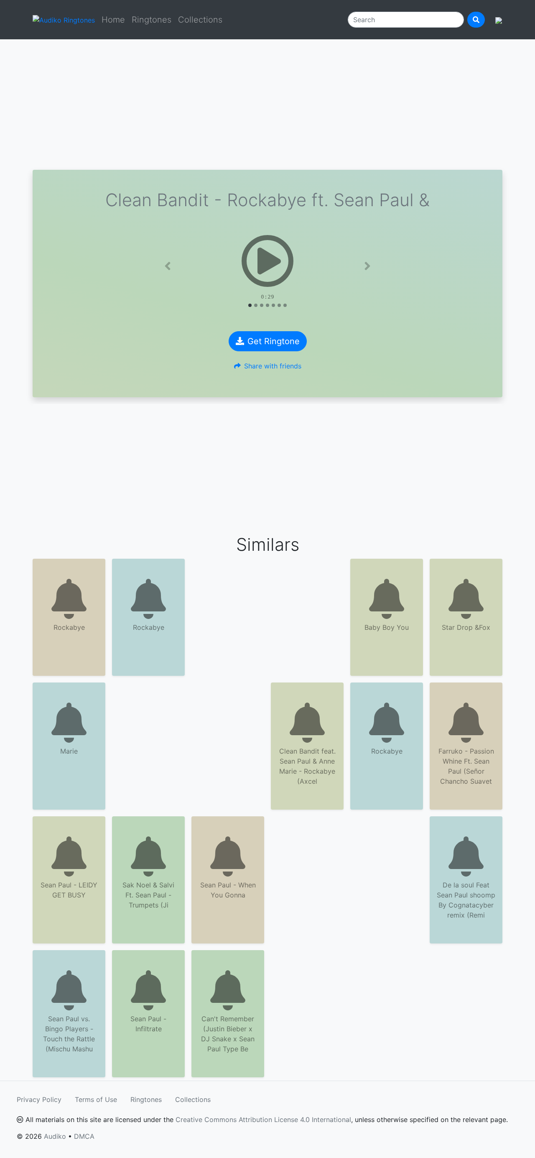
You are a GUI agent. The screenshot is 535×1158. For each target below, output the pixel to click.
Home (113, 20)
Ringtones (151, 20)
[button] (167, 266)
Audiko (55, 1136)
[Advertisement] (267, 104)
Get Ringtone (273, 341)
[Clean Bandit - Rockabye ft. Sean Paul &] (267, 261)
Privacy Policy (39, 1099)
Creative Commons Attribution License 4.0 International (263, 1119)
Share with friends (272, 366)
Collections (200, 20)
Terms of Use (96, 1099)
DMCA (84, 1136)
